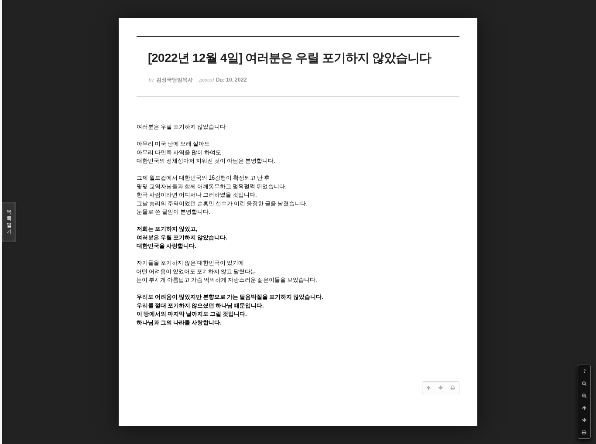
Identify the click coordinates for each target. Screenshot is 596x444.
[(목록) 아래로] (584, 420)
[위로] (584, 408)
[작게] (584, 395)
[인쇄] (584, 432)
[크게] (584, 383)
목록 (9, 222)
